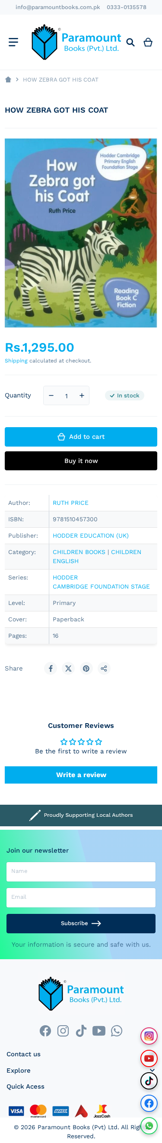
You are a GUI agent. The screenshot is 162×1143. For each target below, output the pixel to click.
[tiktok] (81, 1030)
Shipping (16, 360)
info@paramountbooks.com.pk (58, 7)
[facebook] (45, 1030)
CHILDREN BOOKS (79, 551)
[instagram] (63, 1030)
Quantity (18, 395)
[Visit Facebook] (149, 1103)
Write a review (81, 775)
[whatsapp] (116, 1030)
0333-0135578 (126, 7)
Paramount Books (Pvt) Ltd (78, 1127)
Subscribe (74, 923)
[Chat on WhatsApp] (149, 1125)
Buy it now (81, 461)
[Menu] (13, 42)
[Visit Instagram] (149, 1036)
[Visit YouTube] (149, 1058)
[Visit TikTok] (149, 1080)
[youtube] (99, 1030)
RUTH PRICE (71, 502)
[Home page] (8, 79)
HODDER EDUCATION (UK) (91, 535)
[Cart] (148, 42)
